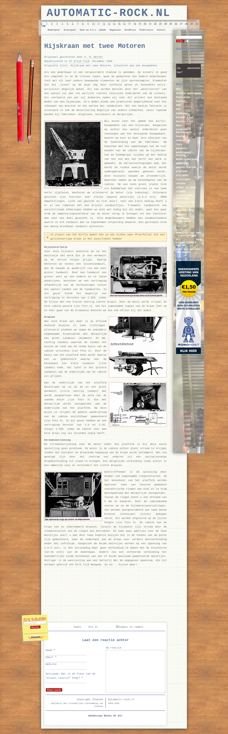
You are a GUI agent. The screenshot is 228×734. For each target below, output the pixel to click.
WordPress (130, 30)
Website (51, 664)
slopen (180, 191)
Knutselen (183, 97)
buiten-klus (184, 121)
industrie (183, 140)
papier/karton (186, 167)
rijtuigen (183, 179)
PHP (178, 105)
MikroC (180, 101)
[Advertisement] (105, 593)
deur (179, 125)
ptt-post (182, 175)
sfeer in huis (186, 187)
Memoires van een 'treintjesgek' (188, 234)
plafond (181, 171)
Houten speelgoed (188, 93)
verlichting (184, 210)
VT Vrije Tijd (79, 61)
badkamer (182, 113)
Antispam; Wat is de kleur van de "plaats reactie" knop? (70, 675)
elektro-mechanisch (184, 131)
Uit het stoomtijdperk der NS (188, 242)
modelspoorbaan (187, 159)
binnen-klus (184, 117)
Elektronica (146, 30)
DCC (178, 89)
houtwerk (182, 136)
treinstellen (185, 202)
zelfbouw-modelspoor (184, 220)
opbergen (182, 163)
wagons (180, 214)
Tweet (77, 627)
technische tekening (184, 197)
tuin (179, 206)
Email (51, 657)
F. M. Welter (94, 57)
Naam (50, 650)
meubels (181, 148)
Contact (161, 30)
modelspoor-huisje (184, 154)
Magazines (115, 30)
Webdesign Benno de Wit (105, 715)
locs (179, 144)
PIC (178, 109)
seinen (180, 183)
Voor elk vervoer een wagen (188, 250)
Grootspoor (70, 30)
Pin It (93, 627)
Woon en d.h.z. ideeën (93, 30)
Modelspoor (54, 30)
